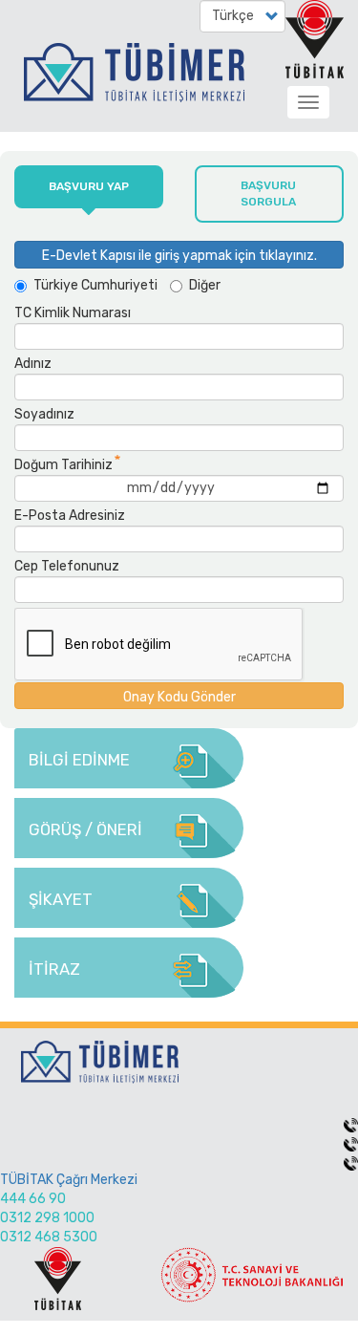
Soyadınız (44, 414)
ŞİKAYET (61, 899)
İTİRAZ (54, 969)
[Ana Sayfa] (137, 82)
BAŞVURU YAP (89, 186)
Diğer (205, 285)
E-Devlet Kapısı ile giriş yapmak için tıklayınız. (179, 256)
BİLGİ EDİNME (79, 759)
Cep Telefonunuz (66, 566)
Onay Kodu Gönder (179, 697)
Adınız (33, 363)
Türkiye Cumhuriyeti (95, 285)
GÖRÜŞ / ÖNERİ (85, 829)
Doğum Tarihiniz (63, 465)
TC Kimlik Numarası (72, 313)
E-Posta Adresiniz (69, 515)
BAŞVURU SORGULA (268, 193)
